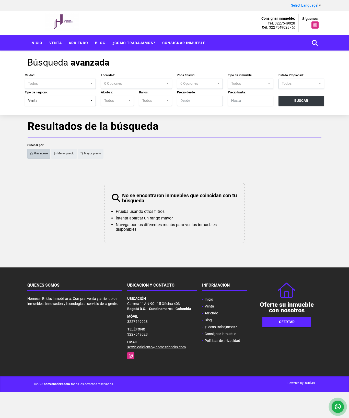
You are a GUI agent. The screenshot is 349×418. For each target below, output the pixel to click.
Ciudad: (30, 75)
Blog (100, 43)
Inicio (36, 43)
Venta (55, 43)
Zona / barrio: (186, 75)
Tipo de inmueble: (240, 75)
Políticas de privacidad (222, 341)
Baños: (143, 92)
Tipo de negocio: (36, 92)
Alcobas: (107, 92)
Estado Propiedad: (291, 75)
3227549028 (285, 23)
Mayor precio (92, 153)
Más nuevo (40, 153)
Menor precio (65, 153)
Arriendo (78, 43)
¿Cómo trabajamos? (133, 43)
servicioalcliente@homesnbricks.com (156, 347)
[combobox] (60, 84)
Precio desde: (186, 92)
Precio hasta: (237, 92)
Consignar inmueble (183, 43)
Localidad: (108, 75)
